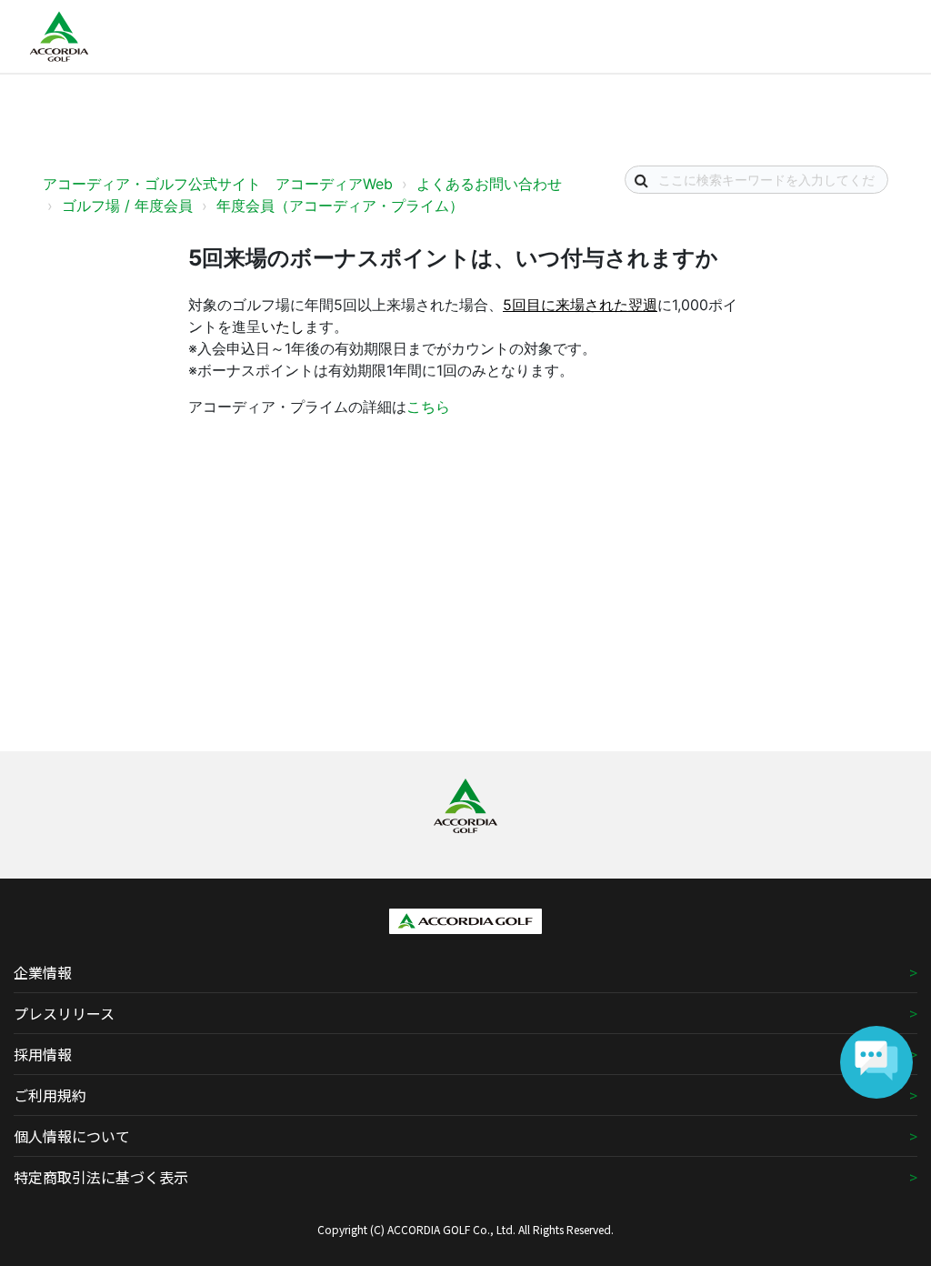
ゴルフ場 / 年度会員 (127, 205)
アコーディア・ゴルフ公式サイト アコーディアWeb (218, 184)
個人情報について (72, 1136)
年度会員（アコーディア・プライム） (340, 205)
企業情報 (43, 972)
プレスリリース (64, 1013)
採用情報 (43, 1054)
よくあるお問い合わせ (489, 184)
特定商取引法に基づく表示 (101, 1177)
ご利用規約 (50, 1095)
